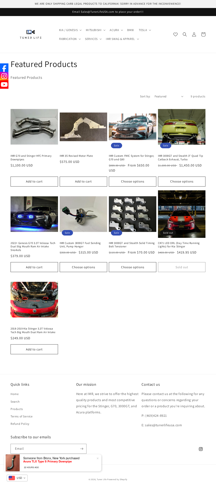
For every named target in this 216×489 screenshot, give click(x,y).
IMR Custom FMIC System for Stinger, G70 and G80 (131, 157)
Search (15, 401)
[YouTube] (4, 84)
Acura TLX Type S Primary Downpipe (47, 460)
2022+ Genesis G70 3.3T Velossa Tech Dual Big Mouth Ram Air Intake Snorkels (33, 246)
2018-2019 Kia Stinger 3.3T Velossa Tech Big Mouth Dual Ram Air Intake (33, 330)
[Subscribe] (81, 449)
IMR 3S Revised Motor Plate (76, 156)
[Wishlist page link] (175, 34)
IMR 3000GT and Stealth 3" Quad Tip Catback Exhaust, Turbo (180, 157)
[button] (70, 30)
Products (17, 409)
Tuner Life (102, 479)
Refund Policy (20, 424)
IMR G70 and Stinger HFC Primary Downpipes (31, 157)
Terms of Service (22, 416)
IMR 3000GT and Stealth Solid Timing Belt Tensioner (132, 244)
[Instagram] (4, 76)
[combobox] (17, 478)
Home (15, 394)
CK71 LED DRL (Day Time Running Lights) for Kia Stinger (179, 244)
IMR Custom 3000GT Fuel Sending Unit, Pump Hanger (80, 244)
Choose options (132, 181)
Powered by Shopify (117, 479)
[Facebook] (4, 67)
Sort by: (145, 96)
